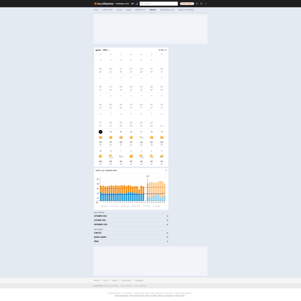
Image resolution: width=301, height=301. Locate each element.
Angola (114, 280)
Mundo (96, 280)
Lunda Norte (126, 280)
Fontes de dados (179, 296)
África (105, 280)
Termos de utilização (121, 296)
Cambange (139, 280)
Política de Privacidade (136, 296)
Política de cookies (151, 296)
